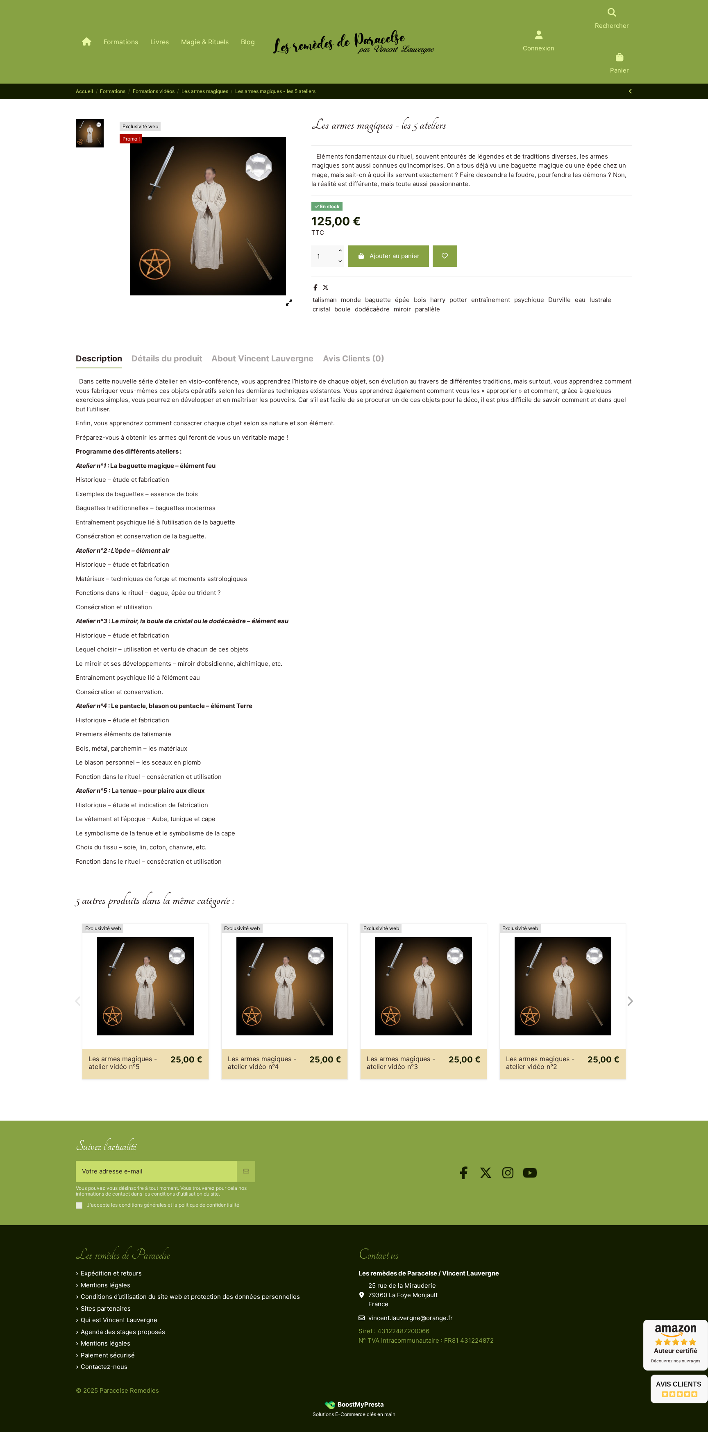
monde (351, 300)
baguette (378, 300)
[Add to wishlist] (445, 256)
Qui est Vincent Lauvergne (119, 1320)
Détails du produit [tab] (167, 358)
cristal (321, 309)
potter (458, 300)
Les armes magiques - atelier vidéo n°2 (540, 1063)
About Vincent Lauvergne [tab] (262, 358)
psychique (529, 300)
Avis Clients (678, 1384)
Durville (559, 300)
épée (402, 300)
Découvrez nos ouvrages (675, 1360)
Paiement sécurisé (108, 1355)
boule (342, 309)
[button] (78, 1001)
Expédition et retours (111, 1273)
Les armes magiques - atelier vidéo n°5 (122, 1063)
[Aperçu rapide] (202, 951)
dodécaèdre (372, 309)
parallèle (427, 309)
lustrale (600, 300)
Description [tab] (99, 358)
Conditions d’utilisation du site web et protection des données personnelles (190, 1296)
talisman (325, 300)
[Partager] (315, 287)
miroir (402, 309)
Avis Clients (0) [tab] (353, 358)
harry (437, 300)
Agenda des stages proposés (123, 1332)
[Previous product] (630, 91)
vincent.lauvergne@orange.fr (410, 1318)
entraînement (490, 300)
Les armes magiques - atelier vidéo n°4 (262, 1063)
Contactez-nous (104, 1367)
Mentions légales (105, 1285)
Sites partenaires (106, 1308)
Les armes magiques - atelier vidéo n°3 (401, 1063)
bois (420, 300)
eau (580, 300)
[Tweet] (325, 287)
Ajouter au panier (395, 256)
